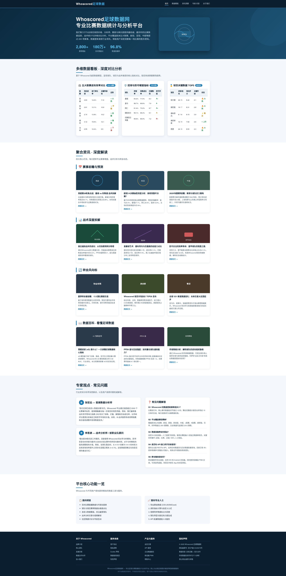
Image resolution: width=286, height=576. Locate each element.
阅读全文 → (82, 206)
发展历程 (79, 551)
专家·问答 (196, 3)
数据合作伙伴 (80, 555)
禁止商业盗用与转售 (186, 559)
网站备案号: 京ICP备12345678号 (190, 548)
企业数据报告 (149, 551)
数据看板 (175, 3)
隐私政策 (113, 548)
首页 (166, 3)
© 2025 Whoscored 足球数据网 (190, 544)
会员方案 (148, 544)
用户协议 (113, 544)
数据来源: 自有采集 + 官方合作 (190, 551)
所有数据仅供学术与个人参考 (189, 555)
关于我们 (206, 3)
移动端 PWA (149, 555)
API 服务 (148, 548)
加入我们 (79, 559)
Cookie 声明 (114, 551)
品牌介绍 (79, 544)
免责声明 (113, 559)
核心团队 (79, 548)
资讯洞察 (185, 3)
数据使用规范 (115, 555)
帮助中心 (148, 559)
